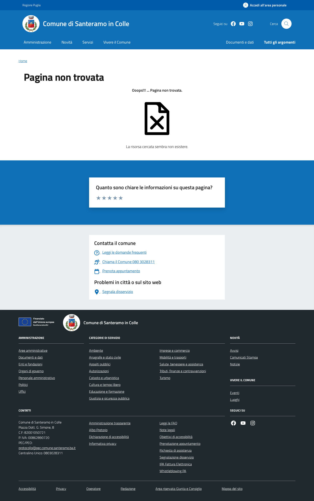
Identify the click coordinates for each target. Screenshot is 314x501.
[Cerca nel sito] (286, 24)
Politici (23, 384)
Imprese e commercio (175, 350)
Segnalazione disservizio (177, 457)
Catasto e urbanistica (104, 377)
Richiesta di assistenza (176, 450)
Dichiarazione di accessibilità (109, 436)
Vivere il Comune (117, 42)
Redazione (128, 488)
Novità (67, 42)
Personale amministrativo (37, 377)
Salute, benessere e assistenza (181, 364)
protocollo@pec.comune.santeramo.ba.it (47, 447)
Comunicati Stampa (244, 357)
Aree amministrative (33, 350)
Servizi (87, 42)
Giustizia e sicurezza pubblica (109, 398)
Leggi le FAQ (168, 423)
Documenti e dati (31, 357)
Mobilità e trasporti (173, 357)
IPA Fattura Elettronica (176, 464)
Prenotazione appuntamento (180, 443)
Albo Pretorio (98, 429)
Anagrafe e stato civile (105, 357)
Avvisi (234, 350)
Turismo (165, 377)
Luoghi (234, 399)
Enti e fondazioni (30, 364)
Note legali (167, 429)
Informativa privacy (102, 443)
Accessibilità (27, 488)
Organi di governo (31, 371)
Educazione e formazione (106, 391)
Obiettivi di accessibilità (176, 436)
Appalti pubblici (99, 364)
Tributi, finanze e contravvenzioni (183, 371)
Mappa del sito (232, 488)
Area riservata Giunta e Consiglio (179, 488)
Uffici (22, 391)
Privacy (61, 488)
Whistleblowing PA (173, 470)
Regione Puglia (31, 5)
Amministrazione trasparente (110, 423)
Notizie (235, 364)
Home (23, 60)
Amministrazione (37, 42)
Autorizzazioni (99, 371)
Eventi (234, 392)
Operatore (93, 488)
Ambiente (96, 350)
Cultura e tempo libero (104, 384)
